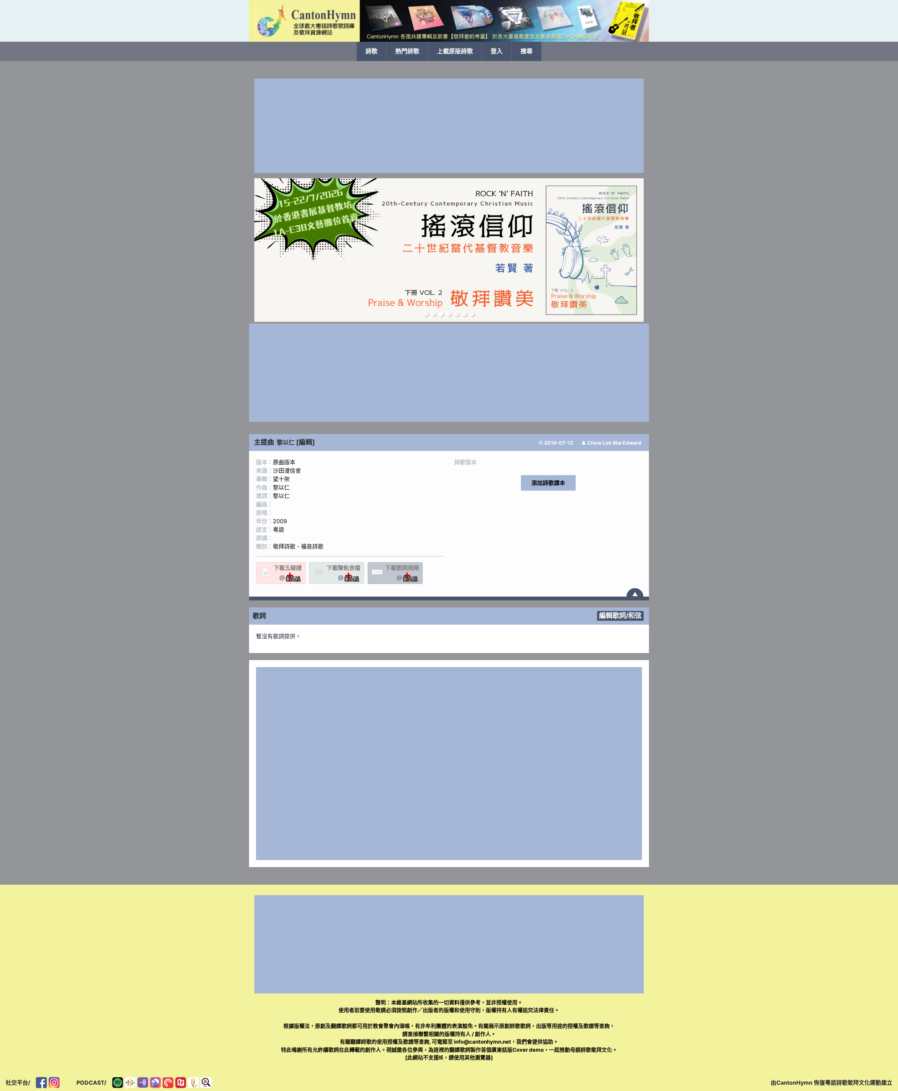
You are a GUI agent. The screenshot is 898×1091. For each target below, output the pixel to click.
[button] (265, 250)
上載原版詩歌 (455, 51)
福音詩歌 (312, 546)
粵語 (278, 529)
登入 (497, 51)
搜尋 (526, 51)
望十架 (281, 479)
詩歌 (371, 51)
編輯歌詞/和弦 (620, 615)
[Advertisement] (449, 126)
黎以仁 (286, 442)
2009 (280, 521)
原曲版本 (284, 462)
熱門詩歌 (407, 51)
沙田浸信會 (287, 470)
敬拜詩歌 (284, 546)
